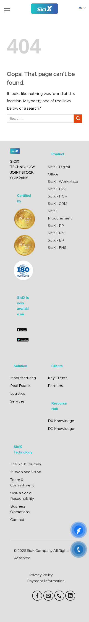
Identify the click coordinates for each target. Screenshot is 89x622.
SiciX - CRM (57, 203)
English (81, 7)
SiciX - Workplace (63, 181)
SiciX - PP (56, 225)
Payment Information (46, 581)
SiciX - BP (56, 240)
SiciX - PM (56, 233)
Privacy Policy (41, 575)
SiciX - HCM (58, 196)
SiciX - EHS (57, 247)
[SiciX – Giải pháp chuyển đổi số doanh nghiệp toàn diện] (44, 8)
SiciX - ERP (57, 189)
